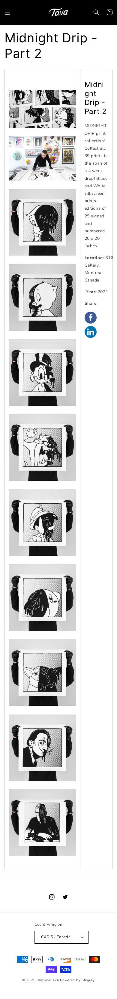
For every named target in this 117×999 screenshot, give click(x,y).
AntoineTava (48, 980)
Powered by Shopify (77, 980)
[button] (7, 12)
